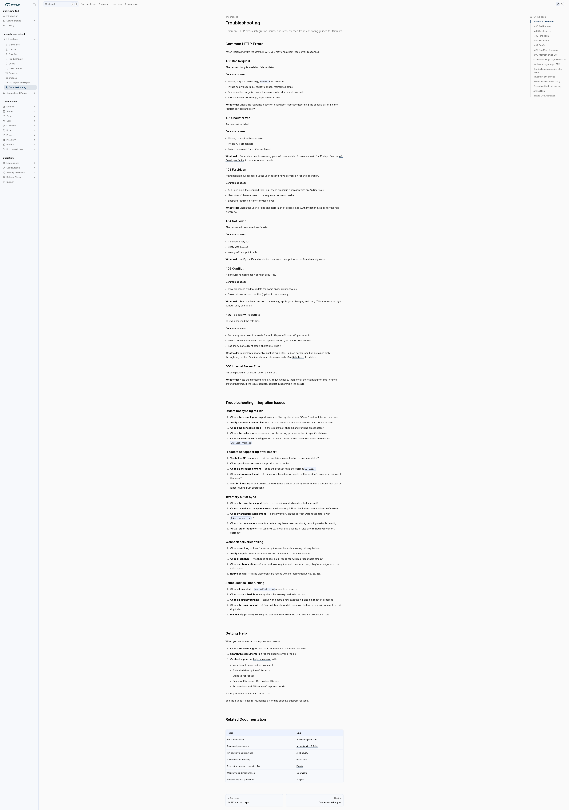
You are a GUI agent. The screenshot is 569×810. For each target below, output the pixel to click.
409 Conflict (234, 268)
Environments (13, 163)
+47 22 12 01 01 (262, 693)
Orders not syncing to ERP (244, 411)
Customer (11, 125)
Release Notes (14, 177)
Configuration (13, 167)
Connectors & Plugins (17, 93)
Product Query (16, 59)
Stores (10, 111)
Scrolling (13, 73)
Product (10, 144)
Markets (10, 106)
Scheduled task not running (245, 583)
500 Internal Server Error (243, 366)
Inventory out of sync (241, 497)
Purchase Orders (15, 149)
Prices (10, 130)
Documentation (88, 4)
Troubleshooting (17, 87)
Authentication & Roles (313, 207)
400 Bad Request (238, 61)
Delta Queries (15, 68)
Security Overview (16, 172)
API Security (302, 753)
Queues (13, 78)
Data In (12, 49)
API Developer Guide (307, 739)
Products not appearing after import (251, 452)
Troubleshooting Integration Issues (255, 402)
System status (132, 4)
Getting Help (236, 633)
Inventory (11, 140)
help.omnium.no (262, 659)
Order (9, 116)
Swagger (103, 4)
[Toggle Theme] (560, 4)
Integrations (12, 39)
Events (12, 63)
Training (10, 25)
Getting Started (14, 20)
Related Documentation (246, 719)
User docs (117, 4)
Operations (302, 773)
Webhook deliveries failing (244, 542)
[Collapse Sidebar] (34, 4)
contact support (277, 383)
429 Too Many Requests (243, 315)
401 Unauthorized (238, 118)
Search (62, 4)
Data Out (13, 54)
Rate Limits (298, 357)
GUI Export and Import (19, 82)
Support (10, 182)
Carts (9, 121)
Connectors (14, 44)
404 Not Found (236, 221)
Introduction (12, 16)
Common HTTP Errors (244, 44)
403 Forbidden (236, 169)
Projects (11, 135)
